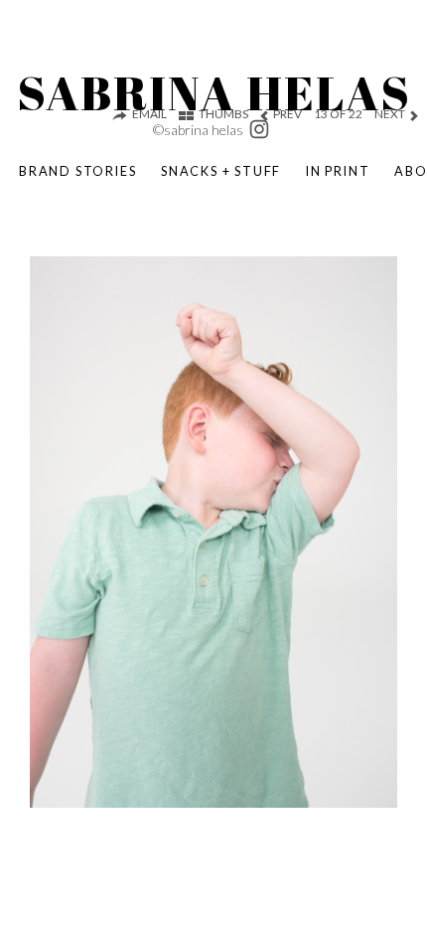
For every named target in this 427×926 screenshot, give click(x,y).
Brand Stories (77, 171)
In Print (337, 171)
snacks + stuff (221, 171)
